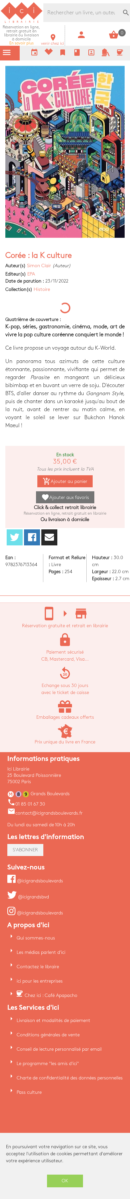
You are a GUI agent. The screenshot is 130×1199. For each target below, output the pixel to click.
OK (65, 1181)
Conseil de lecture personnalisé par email (59, 1049)
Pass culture (29, 1092)
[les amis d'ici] (106, 55)
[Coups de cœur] (49, 53)
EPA (31, 274)
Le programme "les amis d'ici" (48, 1063)
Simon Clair (39, 266)
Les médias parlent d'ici (41, 952)
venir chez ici (52, 41)
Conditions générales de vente (48, 1035)
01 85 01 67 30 (26, 804)
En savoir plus (21, 35)
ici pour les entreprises (40, 981)
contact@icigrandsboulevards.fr (45, 813)
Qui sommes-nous (36, 938)
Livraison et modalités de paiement (53, 1020)
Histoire (42, 289)
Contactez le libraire (38, 967)
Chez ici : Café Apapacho (51, 995)
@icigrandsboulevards (39, 881)
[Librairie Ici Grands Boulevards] (21, 22)
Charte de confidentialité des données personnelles (70, 1078)
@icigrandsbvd (33, 897)
